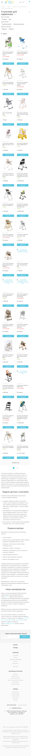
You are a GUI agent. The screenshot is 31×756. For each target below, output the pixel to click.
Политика (15, 699)
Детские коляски (15, 676)
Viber (15, 718)
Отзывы (15, 661)
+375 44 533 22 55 (19, 620)
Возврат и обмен (15, 695)
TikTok (19, 718)
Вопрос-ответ (15, 663)
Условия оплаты (15, 691)
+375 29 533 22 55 (8, 620)
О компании (15, 655)
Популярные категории (15, 671)
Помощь (15, 689)
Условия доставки (15, 693)
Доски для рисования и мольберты (15, 680)
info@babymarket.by (9, 623)
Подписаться (25, 636)
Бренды (15, 647)
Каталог (15, 644)
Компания (15, 652)
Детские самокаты (16, 684)
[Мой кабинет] (25, 2)
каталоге (7, 596)
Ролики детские (15, 682)
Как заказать (15, 697)
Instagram (11, 718)
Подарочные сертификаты (15, 659)
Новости (15, 657)
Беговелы (15, 674)
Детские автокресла (15, 678)
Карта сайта (15, 666)
